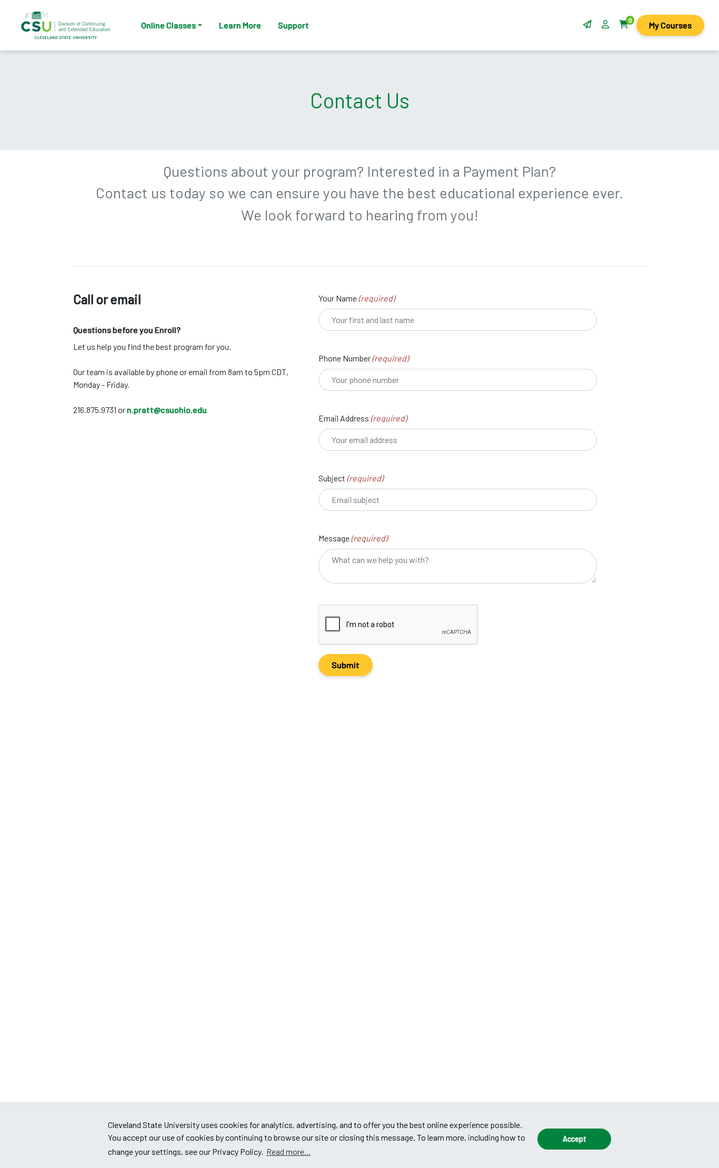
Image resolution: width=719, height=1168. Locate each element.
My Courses (670, 25)
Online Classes (168, 25)
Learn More (240, 25)
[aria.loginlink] (606, 24)
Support (293, 25)
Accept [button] (574, 1138)
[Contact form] (587, 24)
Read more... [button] (288, 1151)
